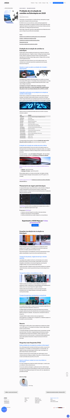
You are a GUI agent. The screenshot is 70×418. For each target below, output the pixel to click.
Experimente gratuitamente (58, 2)
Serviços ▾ (44, 2)
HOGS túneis (37, 402)
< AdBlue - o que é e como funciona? (11, 392)
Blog (47, 2)
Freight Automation (38, 400)
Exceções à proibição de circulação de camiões (28, 44)
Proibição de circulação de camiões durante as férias (29, 40)
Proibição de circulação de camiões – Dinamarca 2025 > (56, 392)
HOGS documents (38, 399)
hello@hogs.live (6, 401)
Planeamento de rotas (24, 42)
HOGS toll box (37, 401)
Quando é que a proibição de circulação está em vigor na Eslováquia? (33, 36)
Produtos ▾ (32, 2)
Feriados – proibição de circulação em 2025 (28, 38)
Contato (40, 2)
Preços (36, 2)
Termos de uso (52, 400)
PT (64, 2)
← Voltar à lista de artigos (8, 8)
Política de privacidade (54, 401)
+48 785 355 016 (6, 402)
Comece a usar (35, 225)
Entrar (51, 2)
